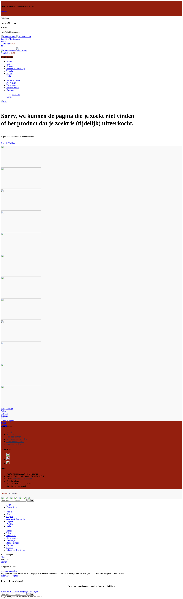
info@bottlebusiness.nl (22, 479)
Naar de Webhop (8, 143)
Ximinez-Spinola (8, 421)
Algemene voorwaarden (16, 439)
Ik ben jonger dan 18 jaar (27, 591)
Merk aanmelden (13, 444)
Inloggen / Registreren (15, 550)
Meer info (5, 576)
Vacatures (16, 94)
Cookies (9, 432)
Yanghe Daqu (7, 409)
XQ (2, 418)
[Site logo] (8, 36)
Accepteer (14, 576)
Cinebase (12, 493)
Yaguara (4, 413)
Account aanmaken (9, 571)
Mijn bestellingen (13, 437)
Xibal (3, 423)
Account (10, 434)
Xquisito (4, 416)
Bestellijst (4, 11)
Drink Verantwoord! (15, 441)
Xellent (4, 425)
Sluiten (4, 557)
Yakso (3, 411)
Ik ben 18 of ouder (9, 591)
